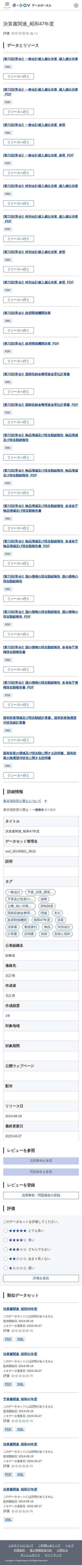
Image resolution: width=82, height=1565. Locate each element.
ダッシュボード (30, 1555)
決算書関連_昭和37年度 (20, 1489)
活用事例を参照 (41, 1160)
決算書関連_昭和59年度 (20, 1309)
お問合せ (62, 1550)
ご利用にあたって (49, 1545)
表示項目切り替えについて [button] (22, 801)
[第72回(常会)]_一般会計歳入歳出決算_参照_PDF (38, 155)
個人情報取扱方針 (41, 1550)
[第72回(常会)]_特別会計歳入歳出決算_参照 (34, 252)
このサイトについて (20, 1545)
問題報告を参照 (41, 1171)
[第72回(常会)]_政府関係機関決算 (27, 313)
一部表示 (38, 809)
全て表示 (50, 809)
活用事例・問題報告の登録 (41, 1195)
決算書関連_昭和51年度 (20, 1354)
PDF (8, 1339)
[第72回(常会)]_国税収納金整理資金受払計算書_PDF (40, 404)
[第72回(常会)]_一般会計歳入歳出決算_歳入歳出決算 (40, 59)
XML (20, 1339)
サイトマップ (53, 1555)
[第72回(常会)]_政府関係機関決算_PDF (31, 343)
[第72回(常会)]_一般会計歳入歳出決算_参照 (34, 125)
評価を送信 (41, 1278)
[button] (76, 5)
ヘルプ (69, 1545)
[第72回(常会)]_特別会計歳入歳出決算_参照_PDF (38, 282)
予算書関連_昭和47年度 (20, 1399)
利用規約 (19, 1550)
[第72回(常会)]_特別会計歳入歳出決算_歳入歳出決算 (40, 186)
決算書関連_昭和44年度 (20, 1444)
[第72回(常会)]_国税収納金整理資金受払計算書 (36, 374)
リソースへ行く (18, 76)
